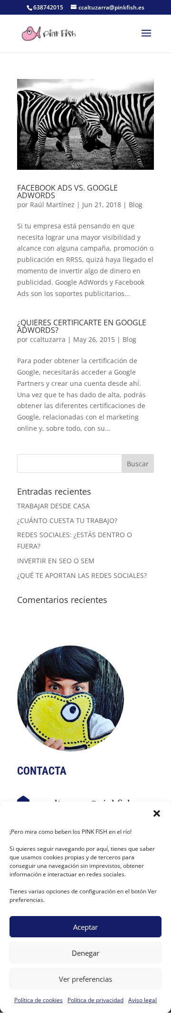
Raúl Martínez (52, 204)
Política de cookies (38, 1000)
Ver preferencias (85, 979)
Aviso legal (142, 1000)
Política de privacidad (95, 1000)
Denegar (85, 953)
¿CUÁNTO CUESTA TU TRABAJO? (67, 520)
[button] (157, 813)
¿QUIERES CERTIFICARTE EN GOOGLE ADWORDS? (81, 326)
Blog (135, 204)
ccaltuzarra (48, 339)
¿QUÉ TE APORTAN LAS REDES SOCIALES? (82, 575)
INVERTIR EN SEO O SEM (56, 560)
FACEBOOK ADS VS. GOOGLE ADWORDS (67, 192)
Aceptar (85, 927)
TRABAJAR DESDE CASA (53, 505)
